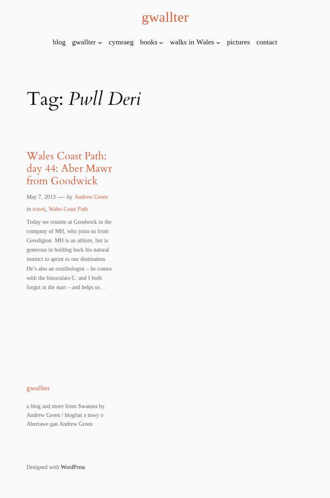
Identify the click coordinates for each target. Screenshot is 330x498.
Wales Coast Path (68, 209)
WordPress (73, 467)
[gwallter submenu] (100, 42)
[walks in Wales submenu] (218, 42)
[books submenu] (161, 42)
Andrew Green (91, 197)
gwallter (165, 17)
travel (39, 209)
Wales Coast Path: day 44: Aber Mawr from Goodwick (69, 169)
